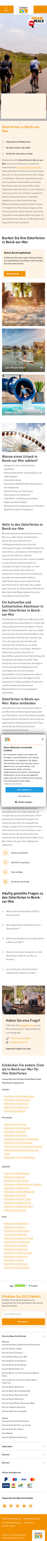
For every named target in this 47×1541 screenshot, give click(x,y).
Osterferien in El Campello (17, 1267)
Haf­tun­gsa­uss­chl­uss (32, 1519)
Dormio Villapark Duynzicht (13, 1407)
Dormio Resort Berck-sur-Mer (14, 1357)
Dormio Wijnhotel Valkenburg (14, 1437)
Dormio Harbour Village (12, 1349)
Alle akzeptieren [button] (24, 790)
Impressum (29, 1523)
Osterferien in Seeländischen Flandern (22, 1184)
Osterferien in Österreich (16, 1107)
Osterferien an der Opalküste (18, 1143)
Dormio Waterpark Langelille (14, 1411)
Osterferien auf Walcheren (17, 1188)
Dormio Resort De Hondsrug (14, 1365)
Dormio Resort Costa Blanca (14, 1361)
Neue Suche (13, 274)
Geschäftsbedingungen (11, 1523)
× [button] (42, 739)
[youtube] (24, 1506)
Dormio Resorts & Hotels (29, 167)
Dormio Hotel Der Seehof (12, 1429)
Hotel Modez (7, 1433)
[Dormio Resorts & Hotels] (24, 10)
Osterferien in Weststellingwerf (19, 1192)
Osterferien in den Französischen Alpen (23, 1146)
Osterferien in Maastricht (16, 1223)
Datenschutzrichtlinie (13, 784)
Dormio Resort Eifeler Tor (13, 1369)
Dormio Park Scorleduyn (12, 1353)
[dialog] (23, 770)
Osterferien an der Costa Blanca (19, 1157)
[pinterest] (30, 1506)
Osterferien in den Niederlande (19, 1096)
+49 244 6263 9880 (20, 1038)
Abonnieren (22, 1322)
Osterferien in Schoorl (15, 1227)
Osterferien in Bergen (14, 1177)
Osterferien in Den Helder (16, 1181)
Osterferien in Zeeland (15, 1132)
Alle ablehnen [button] (24, 796)
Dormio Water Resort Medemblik (16, 1391)
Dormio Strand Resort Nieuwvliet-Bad (18, 1403)
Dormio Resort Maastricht (13, 1387)
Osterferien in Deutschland (17, 1100)
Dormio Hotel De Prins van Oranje (16, 1425)
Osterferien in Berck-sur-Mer (18, 1253)
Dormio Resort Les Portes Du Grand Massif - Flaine (21, 1374)
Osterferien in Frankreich (16, 1103)
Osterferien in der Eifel (15, 1195)
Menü (6, 11)
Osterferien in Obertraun (16, 1264)
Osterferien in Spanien (15, 1111)
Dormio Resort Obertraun (13, 1399)
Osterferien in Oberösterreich (18, 1206)
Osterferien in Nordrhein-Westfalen (21, 1139)
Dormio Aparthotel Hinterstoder (15, 1421)
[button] (23, 802)
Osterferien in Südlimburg (16, 1173)
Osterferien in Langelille (16, 1245)
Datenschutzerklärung (11, 1519)
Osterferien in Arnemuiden (17, 1242)
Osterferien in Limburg (15, 1124)
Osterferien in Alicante (15, 1210)
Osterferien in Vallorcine (16, 1256)
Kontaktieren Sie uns (18, 1049)
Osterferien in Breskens (15, 1234)
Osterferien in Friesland (15, 1135)
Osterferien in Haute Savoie (17, 1203)
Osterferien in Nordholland (17, 1128)
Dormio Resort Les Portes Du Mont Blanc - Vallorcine (20, 1381)
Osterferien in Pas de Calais (17, 1199)
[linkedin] (17, 1506)
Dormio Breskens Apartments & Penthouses (21, 1344)
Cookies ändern (8, 1526)
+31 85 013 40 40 (18, 1042)
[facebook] (11, 1506)
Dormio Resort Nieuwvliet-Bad (15, 1395)
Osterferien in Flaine (14, 1260)
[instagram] (4, 1506)
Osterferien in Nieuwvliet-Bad (18, 1238)
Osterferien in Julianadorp (16, 1231)
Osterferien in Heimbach (16, 1249)
